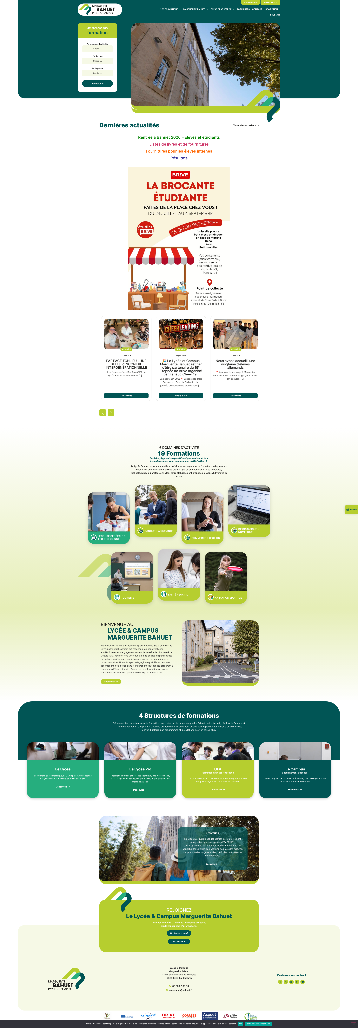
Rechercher (97, 83)
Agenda (353, 509)
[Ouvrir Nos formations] (180, 9)
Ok (240, 1024)
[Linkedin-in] (291, 982)
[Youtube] (302, 982)
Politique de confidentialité (258, 1024)
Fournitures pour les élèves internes (179, 151)
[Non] (353, 1023)
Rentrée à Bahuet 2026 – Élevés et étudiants (179, 137)
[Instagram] (286, 982)
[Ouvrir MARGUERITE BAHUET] (207, 9)
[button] (124, 349)
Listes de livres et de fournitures (179, 144)
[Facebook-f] (280, 982)
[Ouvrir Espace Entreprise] (233, 9)
